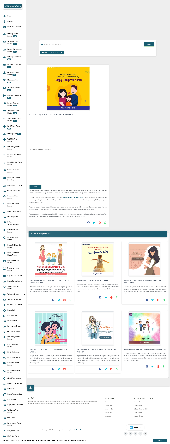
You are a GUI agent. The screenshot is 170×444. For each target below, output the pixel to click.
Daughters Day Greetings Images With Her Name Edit (145, 349)
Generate (35, 186)
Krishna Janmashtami (141, 402)
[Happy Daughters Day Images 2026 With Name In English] (51, 328)
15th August (138, 405)
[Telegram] (135, 427)
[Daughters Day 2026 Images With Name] (98, 259)
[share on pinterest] (99, 223)
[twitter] (131, 434)
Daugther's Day (57, 52)
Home (45, 52)
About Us (108, 416)
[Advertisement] (98, 19)
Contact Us (108, 405)
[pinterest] (135, 434)
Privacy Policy (109, 409)
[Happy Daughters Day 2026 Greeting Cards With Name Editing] (145, 259)
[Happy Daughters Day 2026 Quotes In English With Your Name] (98, 328)
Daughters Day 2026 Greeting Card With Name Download (51, 114)
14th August (138, 412)
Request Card (109, 412)
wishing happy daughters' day (73, 197)
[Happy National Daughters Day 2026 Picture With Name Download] (51, 259)
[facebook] (126, 434)
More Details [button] (81, 440)
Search (149, 44)
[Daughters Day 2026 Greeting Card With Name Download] (68, 88)
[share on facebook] (88, 223)
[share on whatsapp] (105, 223)
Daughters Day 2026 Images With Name (92, 280)
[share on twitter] (94, 223)
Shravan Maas (138, 416)
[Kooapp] (145, 434)
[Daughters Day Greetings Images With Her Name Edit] (145, 328)
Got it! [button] (160, 440)
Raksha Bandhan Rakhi (141, 409)
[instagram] (140, 434)
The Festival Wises (77, 430)
